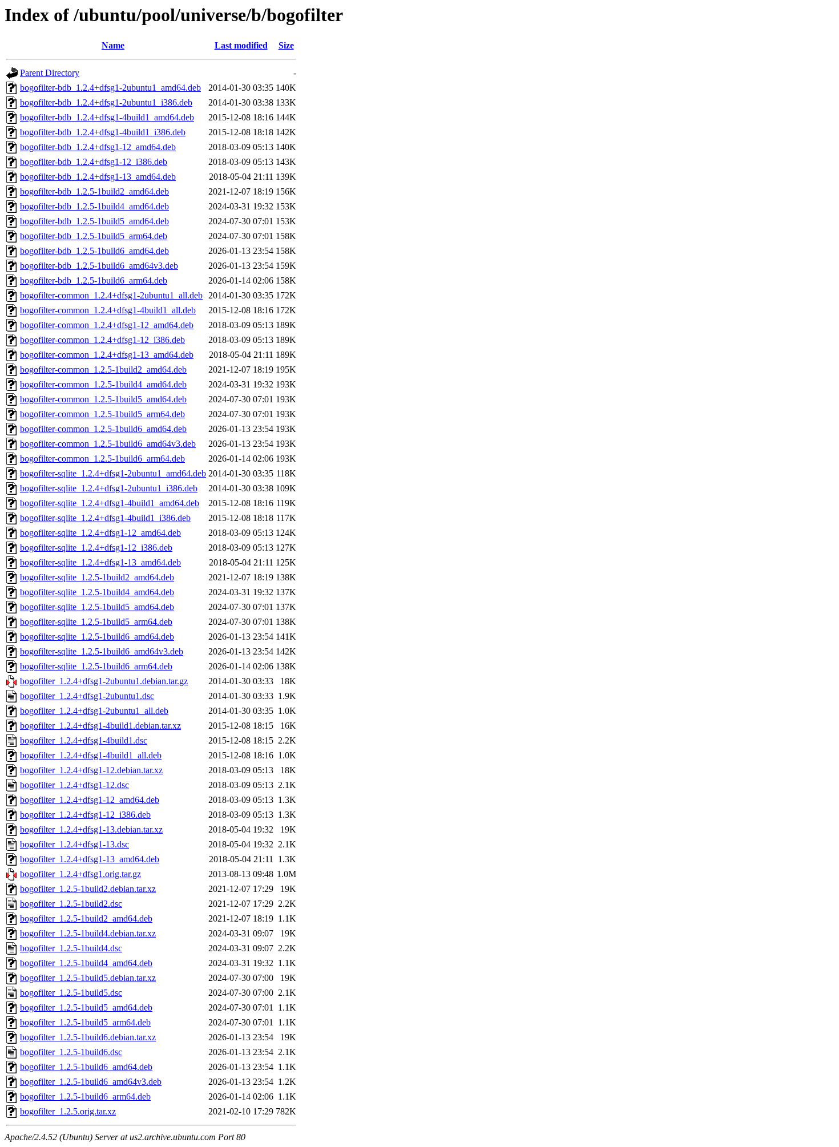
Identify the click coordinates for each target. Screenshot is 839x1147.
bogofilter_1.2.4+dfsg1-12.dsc (74, 785)
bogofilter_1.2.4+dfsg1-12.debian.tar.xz (91, 770)
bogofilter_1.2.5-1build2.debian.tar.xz (88, 889)
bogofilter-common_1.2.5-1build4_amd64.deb (103, 384)
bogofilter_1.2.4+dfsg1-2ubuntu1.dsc (87, 696)
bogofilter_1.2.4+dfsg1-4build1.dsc (83, 740)
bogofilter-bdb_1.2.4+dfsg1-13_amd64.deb (98, 176)
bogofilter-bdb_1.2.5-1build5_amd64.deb (94, 221)
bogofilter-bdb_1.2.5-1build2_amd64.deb (94, 191)
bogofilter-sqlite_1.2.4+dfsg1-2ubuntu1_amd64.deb (113, 473)
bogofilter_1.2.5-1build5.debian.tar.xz (88, 978)
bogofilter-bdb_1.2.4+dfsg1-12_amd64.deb (98, 147)
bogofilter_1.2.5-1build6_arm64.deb (85, 1096)
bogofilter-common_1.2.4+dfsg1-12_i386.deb (102, 340)
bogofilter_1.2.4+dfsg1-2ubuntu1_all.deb (94, 711)
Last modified (241, 45)
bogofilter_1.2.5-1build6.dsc (71, 1052)
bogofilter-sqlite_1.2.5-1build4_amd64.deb (97, 592)
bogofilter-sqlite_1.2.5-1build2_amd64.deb (97, 577)
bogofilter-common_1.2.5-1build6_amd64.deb (103, 429)
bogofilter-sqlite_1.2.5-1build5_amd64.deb (97, 607)
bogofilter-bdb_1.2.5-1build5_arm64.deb (93, 236)
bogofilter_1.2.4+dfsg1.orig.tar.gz (80, 874)
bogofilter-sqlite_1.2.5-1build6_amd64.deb (97, 636)
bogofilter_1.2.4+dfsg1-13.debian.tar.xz (91, 829)
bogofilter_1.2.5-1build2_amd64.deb (86, 918)
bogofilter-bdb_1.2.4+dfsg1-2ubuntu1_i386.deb (106, 102)
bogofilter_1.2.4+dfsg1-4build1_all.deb (91, 755)
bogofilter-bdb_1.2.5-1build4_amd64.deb (94, 206)
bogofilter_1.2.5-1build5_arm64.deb (85, 1022)
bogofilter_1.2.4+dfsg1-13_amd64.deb (89, 859)
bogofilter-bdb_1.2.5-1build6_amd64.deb (94, 251)
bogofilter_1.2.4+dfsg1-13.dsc (74, 844)
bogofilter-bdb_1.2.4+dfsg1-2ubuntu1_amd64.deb (110, 87)
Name (113, 45)
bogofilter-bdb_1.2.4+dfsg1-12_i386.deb (93, 162)
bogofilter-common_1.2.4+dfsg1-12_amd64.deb (106, 325)
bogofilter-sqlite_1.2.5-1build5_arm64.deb (96, 622)
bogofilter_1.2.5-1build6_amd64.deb (86, 1067)
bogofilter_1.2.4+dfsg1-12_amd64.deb (89, 800)
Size (286, 45)
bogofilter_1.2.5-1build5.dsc (71, 992)
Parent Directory (49, 73)
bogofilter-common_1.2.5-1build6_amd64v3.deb (108, 444)
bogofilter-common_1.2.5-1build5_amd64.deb (103, 399)
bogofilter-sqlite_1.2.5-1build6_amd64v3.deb (101, 651)
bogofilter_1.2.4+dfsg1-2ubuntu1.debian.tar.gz (104, 681)
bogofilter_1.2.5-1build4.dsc (71, 948)
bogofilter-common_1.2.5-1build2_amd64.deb (103, 369)
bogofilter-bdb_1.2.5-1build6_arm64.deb (93, 280)
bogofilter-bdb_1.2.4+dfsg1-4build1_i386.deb (102, 132)
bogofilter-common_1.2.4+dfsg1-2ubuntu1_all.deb (111, 295)
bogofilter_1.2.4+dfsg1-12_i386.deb (85, 814)
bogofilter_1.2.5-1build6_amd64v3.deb (91, 1082)
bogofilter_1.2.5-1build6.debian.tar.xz (88, 1037)
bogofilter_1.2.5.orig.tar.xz (68, 1111)
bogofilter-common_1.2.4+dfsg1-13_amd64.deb (106, 355)
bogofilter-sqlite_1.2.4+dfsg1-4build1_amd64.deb (109, 503)
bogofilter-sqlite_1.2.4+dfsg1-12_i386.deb (96, 547)
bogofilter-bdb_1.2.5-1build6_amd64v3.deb (99, 265)
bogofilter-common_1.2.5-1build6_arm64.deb (102, 458)
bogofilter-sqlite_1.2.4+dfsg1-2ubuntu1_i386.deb (108, 488)
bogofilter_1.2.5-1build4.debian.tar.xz (88, 933)
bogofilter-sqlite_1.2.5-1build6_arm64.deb (96, 666)
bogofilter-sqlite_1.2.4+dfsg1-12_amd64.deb (100, 533)
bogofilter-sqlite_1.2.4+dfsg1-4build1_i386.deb (105, 518)
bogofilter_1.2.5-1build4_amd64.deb (86, 963)
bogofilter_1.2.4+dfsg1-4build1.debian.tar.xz (100, 725)
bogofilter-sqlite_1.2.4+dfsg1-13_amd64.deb (100, 562)
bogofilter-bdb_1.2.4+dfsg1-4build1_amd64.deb (107, 117)
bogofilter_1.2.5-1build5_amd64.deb (86, 1007)
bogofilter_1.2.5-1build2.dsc (71, 903)
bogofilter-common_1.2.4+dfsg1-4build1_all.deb (108, 310)
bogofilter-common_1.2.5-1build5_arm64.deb (102, 414)
